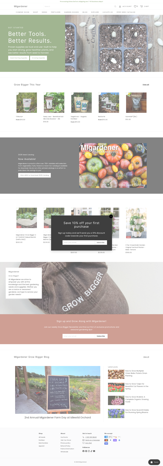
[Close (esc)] (111, 216)
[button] (38, 448)
